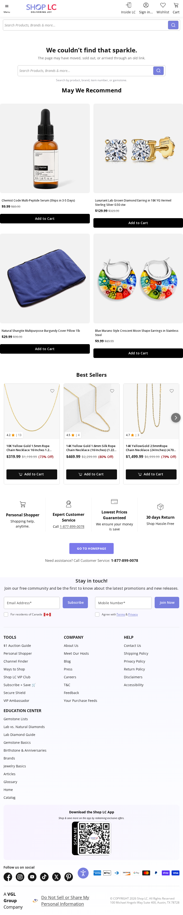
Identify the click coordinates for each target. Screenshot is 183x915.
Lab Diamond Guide (19, 734)
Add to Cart (45, 218)
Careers (70, 677)
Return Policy (134, 669)
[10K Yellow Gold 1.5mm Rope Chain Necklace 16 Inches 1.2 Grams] (32, 411)
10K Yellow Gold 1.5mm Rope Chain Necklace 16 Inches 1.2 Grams (28, 448)
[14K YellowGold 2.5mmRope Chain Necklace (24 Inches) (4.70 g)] (151, 411)
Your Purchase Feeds (80, 700)
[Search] (173, 25)
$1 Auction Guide (17, 645)
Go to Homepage (91, 548)
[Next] (176, 417)
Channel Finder (16, 661)
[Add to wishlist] (52, 391)
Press (68, 669)
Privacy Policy (134, 661)
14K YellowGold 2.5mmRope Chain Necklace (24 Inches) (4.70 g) (149, 448)
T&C (67, 685)
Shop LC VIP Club (17, 677)
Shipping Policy (136, 653)
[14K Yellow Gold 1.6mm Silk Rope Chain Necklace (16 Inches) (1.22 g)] (91, 411)
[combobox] (86, 25)
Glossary (10, 781)
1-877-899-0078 (72, 526)
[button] (31, 637)
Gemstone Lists (16, 719)
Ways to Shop (14, 669)
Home (8, 789)
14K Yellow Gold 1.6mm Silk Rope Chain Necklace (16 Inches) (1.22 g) (91, 448)
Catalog (9, 797)
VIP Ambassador (16, 700)
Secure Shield (14, 692)
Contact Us (132, 645)
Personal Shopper (18, 653)
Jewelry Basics (15, 766)
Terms (121, 614)
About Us (71, 645)
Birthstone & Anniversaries (25, 750)
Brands (9, 758)
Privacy (133, 614)
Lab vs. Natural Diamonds (24, 726)
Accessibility (133, 685)
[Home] (46, 8)
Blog (67, 661)
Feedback (71, 692)
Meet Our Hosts (76, 653)
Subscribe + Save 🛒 (20, 685)
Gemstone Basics (17, 742)
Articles (9, 774)
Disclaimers (133, 677)
